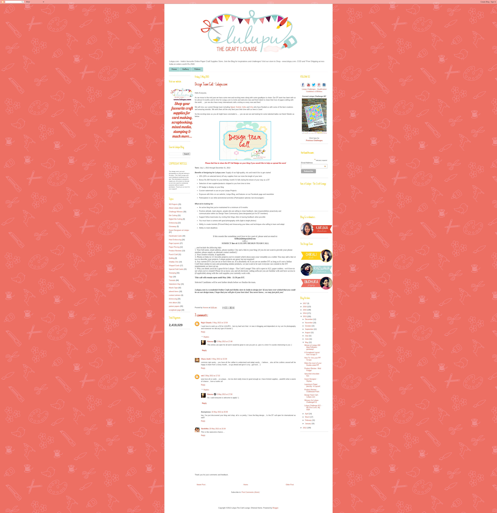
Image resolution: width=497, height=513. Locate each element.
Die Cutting (173, 215)
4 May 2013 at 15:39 (219, 359)
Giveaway (172, 226)
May (307, 342)
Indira (244, 107)
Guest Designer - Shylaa (310, 380)
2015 (305, 310)
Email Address (313, 163)
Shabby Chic (173, 262)
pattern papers (174, 306)
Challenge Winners (176, 212)
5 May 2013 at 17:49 (224, 341)
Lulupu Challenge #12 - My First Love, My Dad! (312, 408)
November (309, 323)
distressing (173, 299)
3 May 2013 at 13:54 (220, 323)
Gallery (185, 69)
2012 (305, 428)
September (309, 329)
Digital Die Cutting (175, 219)
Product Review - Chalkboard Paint (311, 391)
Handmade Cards (175, 236)
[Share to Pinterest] (233, 307)
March (307, 417)
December (309, 319)
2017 (305, 303)
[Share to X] (228, 307)
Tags (171, 277)
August (308, 332)
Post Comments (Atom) (250, 492)
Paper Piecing (174, 247)
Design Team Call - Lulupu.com (311, 396)
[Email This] (223, 307)
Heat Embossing (175, 240)
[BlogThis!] (226, 307)
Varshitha (205, 429)
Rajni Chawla (206, 323)
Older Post (290, 485)
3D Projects (173, 204)
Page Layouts (174, 243)
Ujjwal (232, 107)
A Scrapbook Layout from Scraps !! (312, 353)
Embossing (173, 223)
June (307, 339)
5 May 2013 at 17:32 (212, 376)
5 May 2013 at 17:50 (224, 394)
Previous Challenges (314, 140)
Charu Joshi (206, 359)
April (307, 414)
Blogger (275, 508)
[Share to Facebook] (231, 307)
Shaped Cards (174, 266)
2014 (305, 313)
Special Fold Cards (176, 269)
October (308, 326)
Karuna (206, 307)
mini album (173, 303)
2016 (305, 307)
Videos (197, 69)
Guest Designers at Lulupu (179, 230)
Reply (203, 332)
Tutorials (172, 280)
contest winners (175, 295)
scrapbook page (175, 310)
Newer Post (201, 485)
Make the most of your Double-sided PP (312, 364)
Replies (206, 337)
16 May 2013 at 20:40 (219, 412)
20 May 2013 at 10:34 (217, 429)
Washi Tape (173, 288)
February (308, 420)
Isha (251, 107)
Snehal (238, 107)
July (307, 336)
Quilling (171, 258)
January (308, 424)
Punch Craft (173, 254)
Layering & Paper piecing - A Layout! (312, 385)
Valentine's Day (174, 284)
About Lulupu (174, 208)
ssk (202, 376)
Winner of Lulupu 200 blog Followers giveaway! (312, 347)
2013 (305, 316)
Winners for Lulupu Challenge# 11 (311, 401)
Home (174, 69)
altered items (174, 291)
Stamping (172, 273)
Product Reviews (175, 251)
